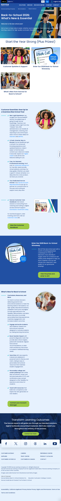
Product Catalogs (46, 456)
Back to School (32, 9)
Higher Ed (10, 1)
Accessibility (5, 489)
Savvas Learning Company (8, 9)
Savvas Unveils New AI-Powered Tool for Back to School (16, 480)
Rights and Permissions (44, 489)
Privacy (34, 489)
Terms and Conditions (8, 493)
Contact (43, 459)
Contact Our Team (31, 434)
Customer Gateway (7, 453)
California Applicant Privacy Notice (20, 489)
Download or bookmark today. (19, 209)
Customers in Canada (28, 459)
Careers (23, 453)
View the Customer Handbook (17, 226)
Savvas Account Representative (19, 183)
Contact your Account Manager (18, 404)
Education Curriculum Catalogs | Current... (40, 478)
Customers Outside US (8, 459)
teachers (12, 136)
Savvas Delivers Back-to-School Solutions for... (14, 478)
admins (20, 136)
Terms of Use (56, 489)
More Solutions (22, 9)
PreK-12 (4, 1)
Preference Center (46, 453)
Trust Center (25, 456)
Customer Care (12, 218)
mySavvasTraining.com (21, 165)
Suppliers (4, 456)
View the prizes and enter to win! (48, 275)
